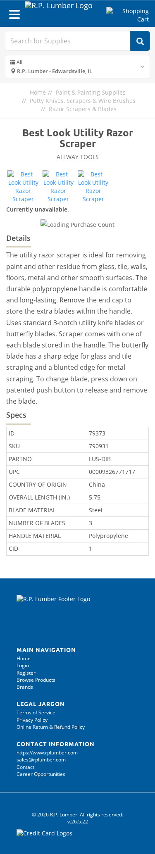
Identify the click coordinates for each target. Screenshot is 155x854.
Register (26, 672)
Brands (25, 686)
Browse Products (36, 679)
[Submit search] (140, 41)
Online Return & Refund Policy (51, 726)
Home (38, 92)
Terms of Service (36, 712)
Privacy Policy (32, 719)
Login (23, 665)
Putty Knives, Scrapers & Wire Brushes (83, 101)
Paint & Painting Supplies (91, 92)
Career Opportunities (41, 774)
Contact (25, 767)
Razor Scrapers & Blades (83, 109)
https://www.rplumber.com (47, 752)
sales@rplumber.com (41, 759)
